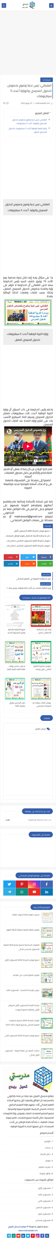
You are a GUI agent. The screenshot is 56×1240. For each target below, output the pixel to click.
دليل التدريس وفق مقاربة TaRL (17, 704)
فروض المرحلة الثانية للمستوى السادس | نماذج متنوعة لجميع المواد (27, 546)
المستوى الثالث (44, 1194)
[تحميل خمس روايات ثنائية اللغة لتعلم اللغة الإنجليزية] (15, 652)
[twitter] (9, 884)
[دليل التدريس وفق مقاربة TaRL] (15, 689)
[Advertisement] (28, 44)
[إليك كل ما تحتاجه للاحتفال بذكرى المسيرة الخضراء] (41, 615)
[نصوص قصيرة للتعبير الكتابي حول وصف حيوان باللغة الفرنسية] (41, 652)
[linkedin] (47, 892)
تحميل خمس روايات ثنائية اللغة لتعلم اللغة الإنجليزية (16, 668)
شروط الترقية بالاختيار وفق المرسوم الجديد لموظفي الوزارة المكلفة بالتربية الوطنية (15, 631)
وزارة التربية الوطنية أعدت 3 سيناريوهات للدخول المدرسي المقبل (28, 130)
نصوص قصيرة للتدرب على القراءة (26, 975)
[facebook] (47, 884)
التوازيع (47, 1141)
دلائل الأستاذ (45, 1154)
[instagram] (34, 884)
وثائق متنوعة (45, 1173)
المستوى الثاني (44, 1201)
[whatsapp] (22, 892)
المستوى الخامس (43, 1207)
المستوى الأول (44, 1188)
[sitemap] (47, 1236)
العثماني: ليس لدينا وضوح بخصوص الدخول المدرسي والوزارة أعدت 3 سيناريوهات (29, 121)
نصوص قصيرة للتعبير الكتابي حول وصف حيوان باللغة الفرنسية (42, 668)
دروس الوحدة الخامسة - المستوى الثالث (22, 990)
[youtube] (34, 892)
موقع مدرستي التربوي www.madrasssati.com (23, 1228)
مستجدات (47, 80)
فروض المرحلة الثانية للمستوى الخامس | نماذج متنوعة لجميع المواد (27, 541)
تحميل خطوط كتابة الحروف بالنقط (25, 914)
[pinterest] (22, 884)
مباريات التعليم (44, 1167)
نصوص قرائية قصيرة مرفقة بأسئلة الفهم (22, 929)
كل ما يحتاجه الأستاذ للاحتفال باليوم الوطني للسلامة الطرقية (27, 536)
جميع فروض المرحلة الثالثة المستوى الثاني (21, 1035)
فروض (47, 1160)
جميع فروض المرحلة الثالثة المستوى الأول (32, 531)
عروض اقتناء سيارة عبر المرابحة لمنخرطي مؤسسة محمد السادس (41, 704)
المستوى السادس (42, 1220)
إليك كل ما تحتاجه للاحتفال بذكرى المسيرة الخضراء (44, 631)
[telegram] (9, 892)
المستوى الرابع (44, 1214)
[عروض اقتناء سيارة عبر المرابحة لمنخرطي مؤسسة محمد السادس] (41, 689)
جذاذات (47, 1147)
